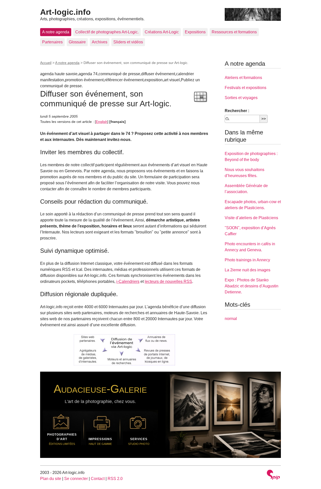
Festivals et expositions (245, 88)
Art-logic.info (65, 12)
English (101, 122)
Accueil (45, 63)
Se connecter (76, 478)
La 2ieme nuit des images (247, 270)
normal (231, 318)
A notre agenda (55, 32)
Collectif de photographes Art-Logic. (107, 32)
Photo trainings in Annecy (247, 260)
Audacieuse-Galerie (100, 388)
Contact (98, 478)
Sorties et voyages (241, 98)
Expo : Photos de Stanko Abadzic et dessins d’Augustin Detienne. (251, 286)
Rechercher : (237, 111)
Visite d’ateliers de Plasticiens (251, 218)
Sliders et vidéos (128, 42)
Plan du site (50, 478)
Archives (99, 42)
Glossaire (77, 42)
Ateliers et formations (243, 77)
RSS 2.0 (115, 478)
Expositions (195, 32)
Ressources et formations (234, 32)
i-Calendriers (127, 281)
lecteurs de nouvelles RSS (168, 281)
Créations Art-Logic (162, 32)
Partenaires (52, 42)
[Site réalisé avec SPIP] (273, 475)
